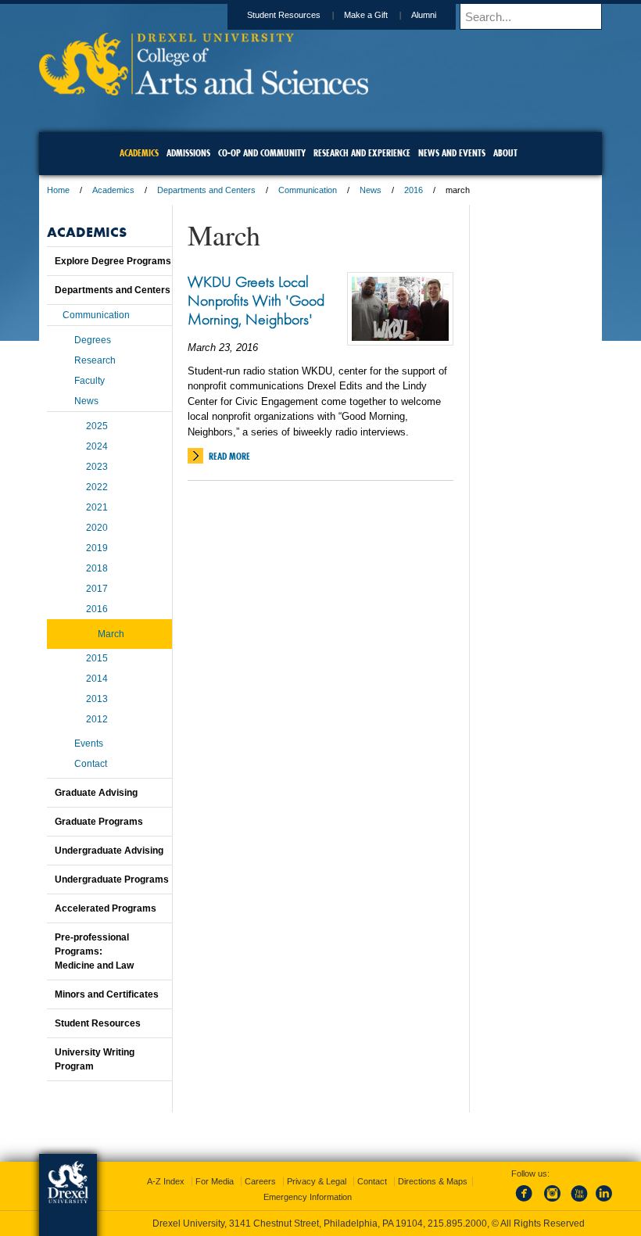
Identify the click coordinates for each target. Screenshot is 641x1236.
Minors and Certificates (107, 994)
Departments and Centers (206, 190)
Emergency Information (307, 1197)
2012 (97, 719)
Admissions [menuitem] (188, 153)
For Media (214, 1181)
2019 (97, 548)
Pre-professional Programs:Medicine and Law (94, 951)
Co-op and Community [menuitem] (262, 153)
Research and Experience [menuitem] (361, 153)
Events (88, 743)
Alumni (423, 15)
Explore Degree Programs (113, 261)
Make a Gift (366, 15)
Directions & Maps (432, 1181)
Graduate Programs (99, 821)
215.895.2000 (457, 1223)
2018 (97, 568)
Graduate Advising (96, 792)
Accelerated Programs (105, 908)
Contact (90, 763)
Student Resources (283, 15)
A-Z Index (165, 1181)
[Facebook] (527, 1202)
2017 (97, 588)
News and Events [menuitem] (451, 153)
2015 (97, 658)
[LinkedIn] (604, 1202)
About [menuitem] (505, 153)
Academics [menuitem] (139, 153)
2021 (97, 507)
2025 (97, 426)
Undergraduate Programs (112, 879)
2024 (97, 446)
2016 (413, 190)
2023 (97, 466)
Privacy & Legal (316, 1181)
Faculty (89, 380)
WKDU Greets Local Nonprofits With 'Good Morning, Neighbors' (256, 300)
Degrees (92, 340)
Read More (229, 456)
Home (58, 190)
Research (95, 360)
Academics (113, 190)
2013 (97, 698)
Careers (260, 1181)
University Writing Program (94, 1059)
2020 (97, 527)
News (370, 190)
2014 (97, 678)
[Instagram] (552, 1202)
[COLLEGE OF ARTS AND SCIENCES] (203, 90)
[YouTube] (578, 1202)
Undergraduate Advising (109, 850)
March (111, 634)
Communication (307, 190)
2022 (97, 487)
